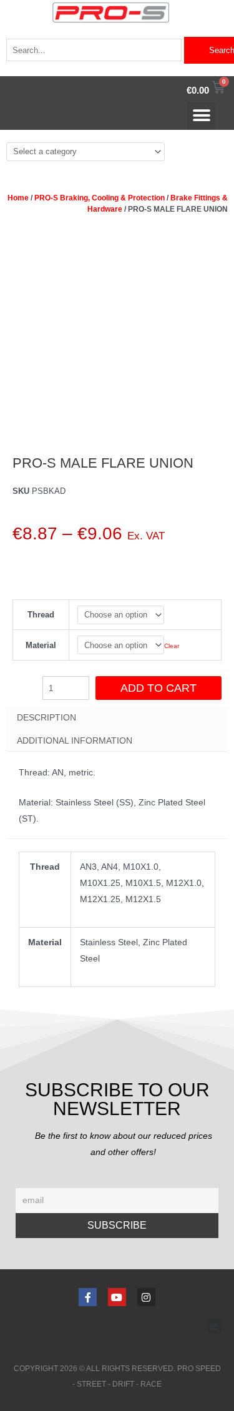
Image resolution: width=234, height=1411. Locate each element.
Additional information (74, 740)
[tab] (117, 717)
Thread (40, 614)
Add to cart (158, 688)
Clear (171, 645)
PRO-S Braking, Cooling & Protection (99, 198)
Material (41, 645)
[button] (201, 116)
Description (46, 717)
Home (18, 198)
